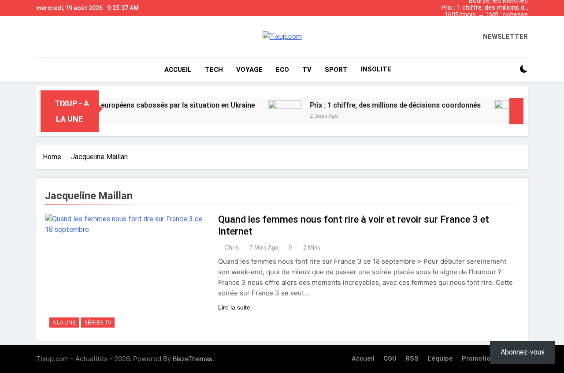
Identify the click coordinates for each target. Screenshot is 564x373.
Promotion (478, 358)
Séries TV (97, 323)
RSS (412, 358)
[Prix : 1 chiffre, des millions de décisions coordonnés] (277, 111)
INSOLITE (376, 69)
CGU (390, 358)
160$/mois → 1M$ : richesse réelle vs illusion (486, 15)
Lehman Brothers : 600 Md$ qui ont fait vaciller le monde (486, 22)
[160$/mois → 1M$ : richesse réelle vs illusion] (503, 111)
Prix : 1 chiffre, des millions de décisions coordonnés (485, 7)
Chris (231, 247)
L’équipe (440, 358)
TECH (214, 70)
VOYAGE (249, 70)
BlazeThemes (192, 358)
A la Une (64, 323)
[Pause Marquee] (516, 111)
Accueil (178, 70)
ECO (282, 70)
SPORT (336, 70)
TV (307, 70)
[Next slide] (523, 5)
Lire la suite (234, 307)
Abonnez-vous (523, 352)
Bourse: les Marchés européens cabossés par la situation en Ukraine (488, 29)
